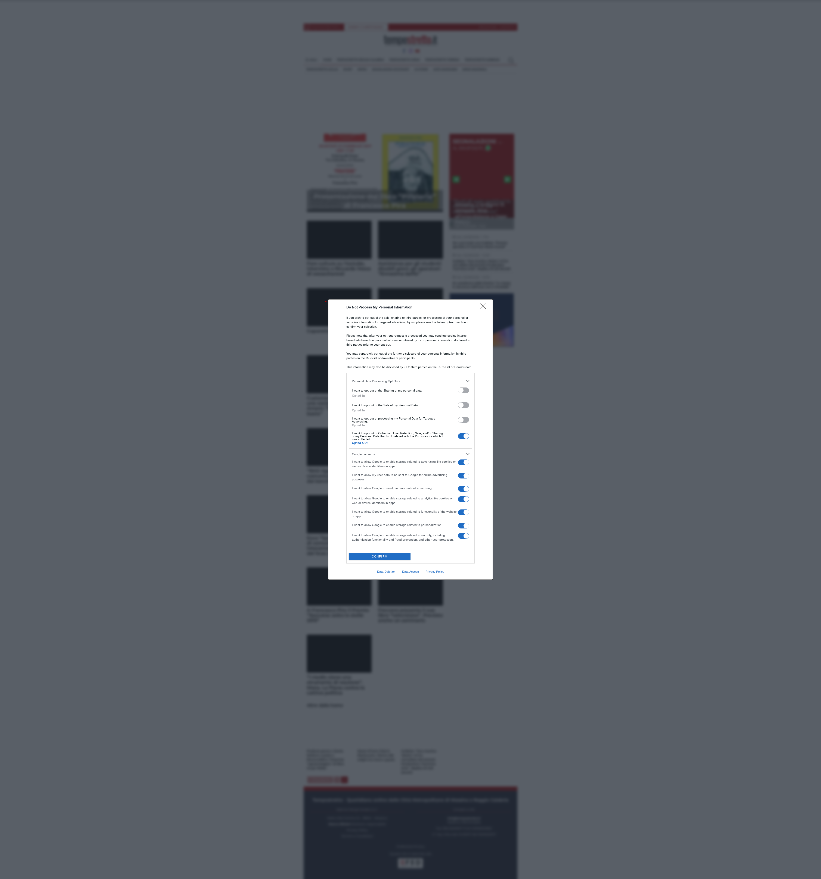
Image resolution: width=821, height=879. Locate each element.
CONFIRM (380, 556)
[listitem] (410, 381)
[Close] (484, 308)
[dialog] (410, 439)
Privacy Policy (434, 571)
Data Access (410, 571)
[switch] (463, 390)
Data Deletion (386, 571)
